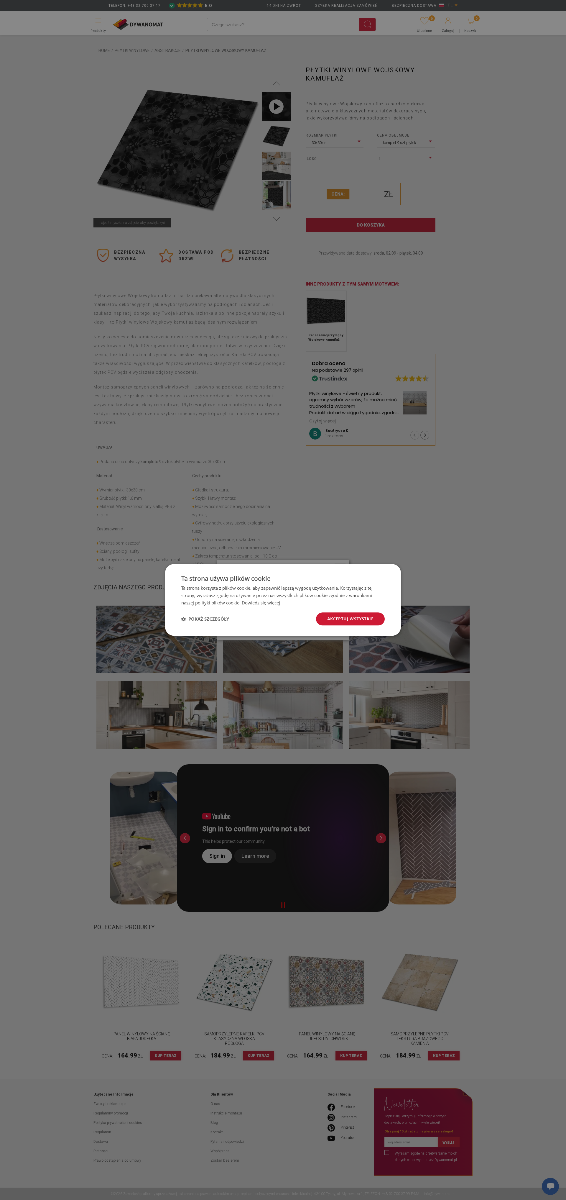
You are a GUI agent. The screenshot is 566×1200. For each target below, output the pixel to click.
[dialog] (283, 600)
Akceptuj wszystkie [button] (350, 619)
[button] (205, 619)
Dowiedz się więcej (261, 603)
